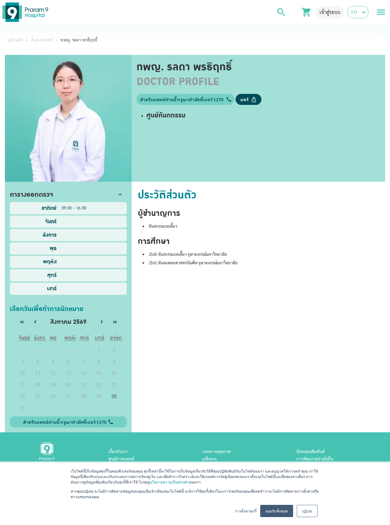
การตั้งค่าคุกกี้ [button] (246, 510)
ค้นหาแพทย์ (42, 39)
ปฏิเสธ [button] (307, 510)
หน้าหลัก (15, 39)
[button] (68, 194)
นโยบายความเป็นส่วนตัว (169, 481)
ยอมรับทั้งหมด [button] (276, 510)
